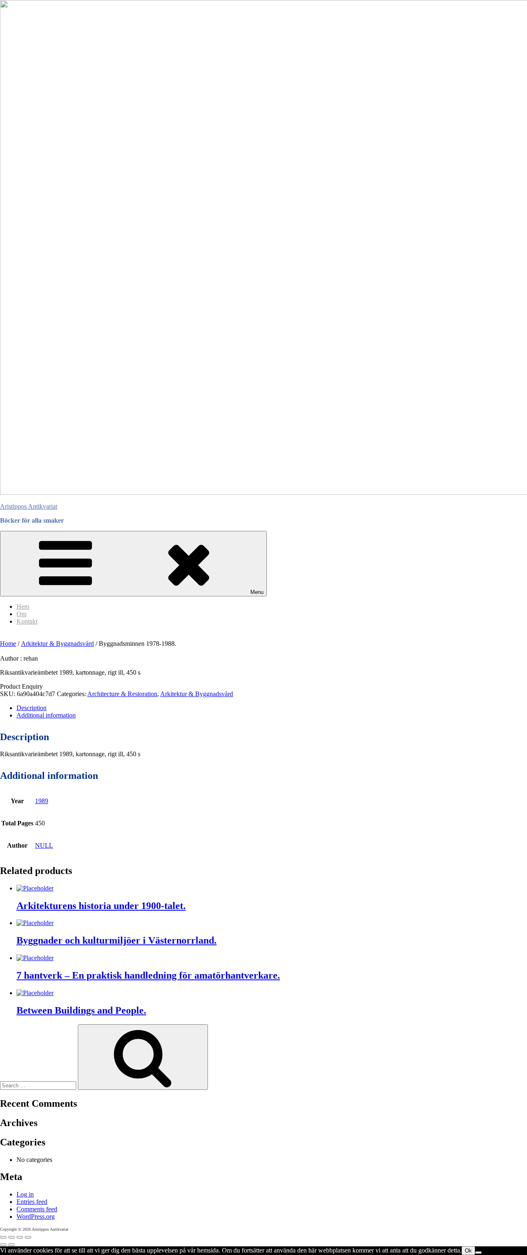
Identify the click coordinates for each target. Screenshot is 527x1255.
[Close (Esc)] (28, 1237)
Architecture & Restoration (122, 693)
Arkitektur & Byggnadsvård (57, 643)
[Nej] (478, 1252)
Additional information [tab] (46, 715)
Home (8, 643)
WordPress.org (35, 1216)
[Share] (19, 1237)
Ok (468, 1251)
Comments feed (36, 1209)
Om (21, 613)
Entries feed (31, 1201)
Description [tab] (31, 707)
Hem (22, 606)
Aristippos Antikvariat (28, 506)
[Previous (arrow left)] (3, 1244)
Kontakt (26, 621)
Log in (25, 1194)
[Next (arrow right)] (11, 1244)
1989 (41, 800)
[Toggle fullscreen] (11, 1237)
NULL (44, 845)
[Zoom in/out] (3, 1237)
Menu (257, 592)
